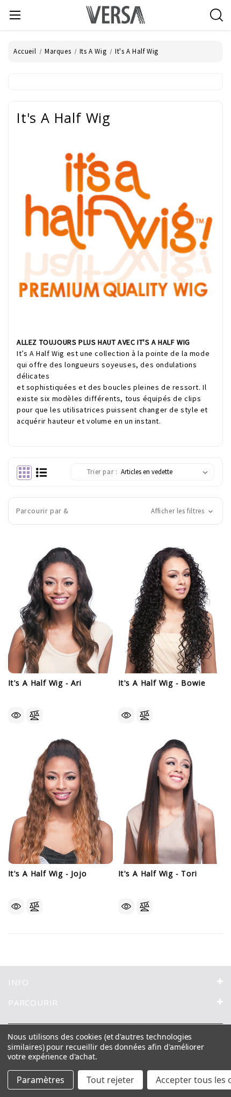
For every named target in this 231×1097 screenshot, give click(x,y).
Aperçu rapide (16, 715)
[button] (115, 511)
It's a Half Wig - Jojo (47, 873)
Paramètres (40, 1080)
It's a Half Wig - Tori (157, 873)
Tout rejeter (110, 1080)
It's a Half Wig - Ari (45, 683)
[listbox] (166, 472)
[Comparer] (34, 715)
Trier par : (102, 471)
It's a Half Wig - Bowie (161, 683)
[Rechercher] (216, 15)
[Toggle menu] (15, 15)
